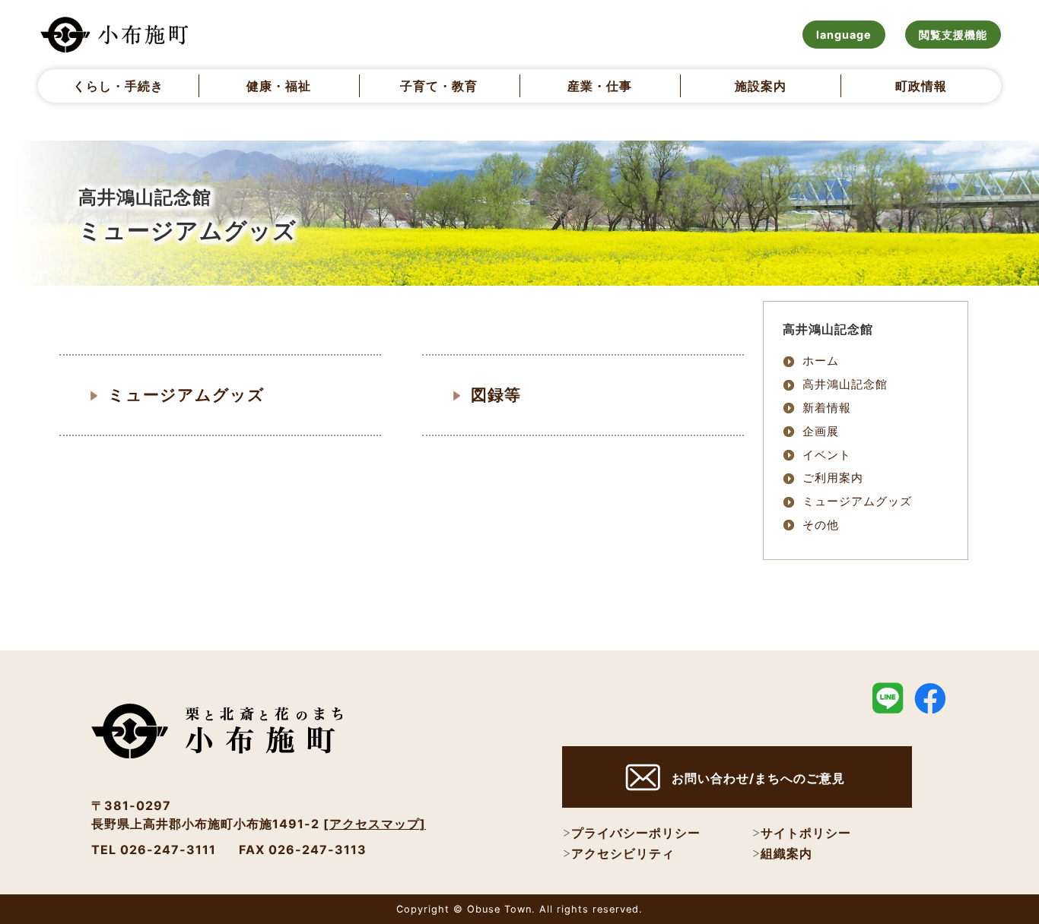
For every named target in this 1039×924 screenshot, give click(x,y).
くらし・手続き (118, 85)
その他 (820, 524)
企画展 (820, 431)
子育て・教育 (439, 85)
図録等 (496, 394)
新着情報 (826, 407)
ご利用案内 (832, 477)
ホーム (820, 360)
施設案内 (760, 85)
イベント (826, 455)
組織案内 (786, 853)
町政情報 (921, 85)
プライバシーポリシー (636, 832)
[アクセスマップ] (374, 823)
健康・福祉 (278, 85)
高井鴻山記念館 (845, 384)
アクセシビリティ (623, 853)
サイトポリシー (806, 832)
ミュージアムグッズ (186, 394)
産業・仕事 (599, 85)
